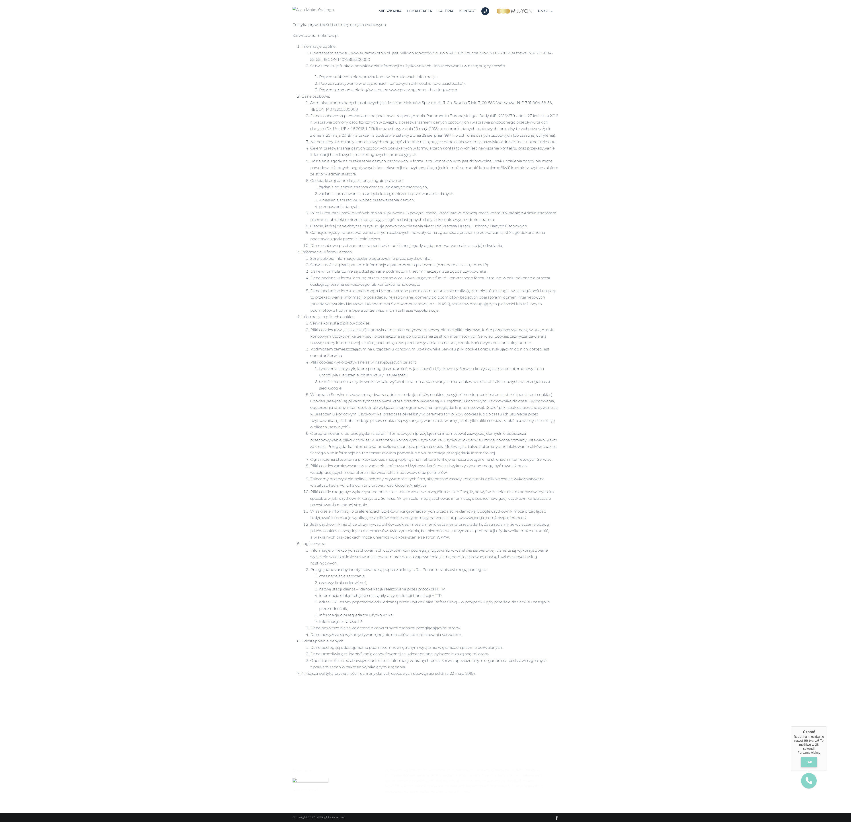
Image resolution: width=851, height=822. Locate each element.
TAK (809, 762)
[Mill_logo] (310, 780)
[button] (809, 781)
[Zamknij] (827, 726)
